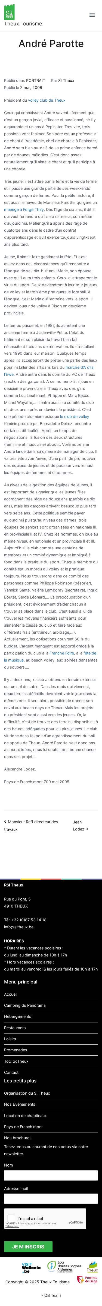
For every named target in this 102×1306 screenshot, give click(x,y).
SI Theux (66, 80)
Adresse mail (16, 1188)
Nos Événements (19, 1104)
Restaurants (15, 1027)
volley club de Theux (47, 100)
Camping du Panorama (25, 1005)
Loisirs (10, 1038)
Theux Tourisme (23, 24)
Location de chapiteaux (25, 1115)
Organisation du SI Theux (27, 1093)
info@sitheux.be (18, 927)
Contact (11, 1072)
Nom (8, 1165)
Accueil (10, 994)
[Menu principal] (92, 16)
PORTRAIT (35, 80)
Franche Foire (62, 653)
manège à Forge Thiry (24, 209)
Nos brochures (18, 1137)
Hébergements (17, 1016)
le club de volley (74, 416)
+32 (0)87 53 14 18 (29, 920)
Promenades (15, 1050)
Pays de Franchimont (23, 1126)
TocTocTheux (16, 1061)
